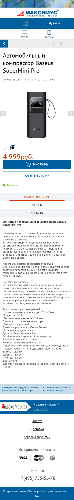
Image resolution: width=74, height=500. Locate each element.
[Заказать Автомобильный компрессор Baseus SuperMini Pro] (12, 147)
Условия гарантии (37, 437)
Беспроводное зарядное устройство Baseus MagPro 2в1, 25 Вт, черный (20, 389)
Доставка (37, 429)
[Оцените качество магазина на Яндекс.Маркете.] (15, 406)
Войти (56, 23)
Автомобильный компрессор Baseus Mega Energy (57, 389)
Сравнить (61, 44)
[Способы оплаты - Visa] (23, 457)
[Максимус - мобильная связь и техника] (37, 12)
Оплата (37, 421)
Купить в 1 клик (37, 175)
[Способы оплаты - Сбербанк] (52, 458)
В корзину (40, 164)
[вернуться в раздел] (4, 44)
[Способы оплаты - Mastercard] (39, 458)
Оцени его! (40, 409)
